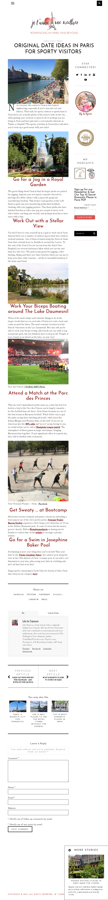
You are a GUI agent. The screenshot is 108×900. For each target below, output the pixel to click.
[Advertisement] (91, 260)
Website (12, 808)
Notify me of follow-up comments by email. (31, 819)
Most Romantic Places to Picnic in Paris (53, 675)
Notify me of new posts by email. (26, 825)
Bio (23, 613)
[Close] (69, 850)
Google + (58, 594)
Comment (13, 758)
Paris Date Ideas (53, 41)
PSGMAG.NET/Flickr (34, 387)
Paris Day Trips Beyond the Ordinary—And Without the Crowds (23, 676)
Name (11, 787)
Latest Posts (53, 613)
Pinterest (44, 594)
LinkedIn (34, 599)
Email (44, 599)
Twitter (31, 594)
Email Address (81, 208)
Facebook (42, 504)
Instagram (27, 651)
